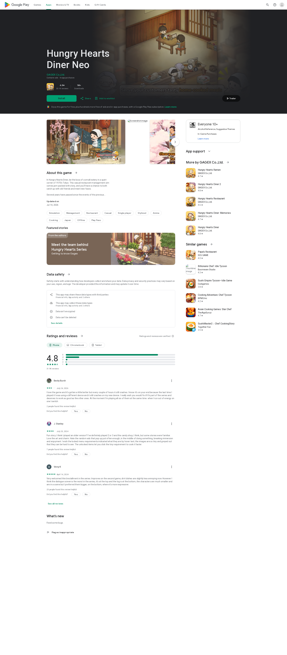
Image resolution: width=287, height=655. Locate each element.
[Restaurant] (92, 213)
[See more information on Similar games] (211, 244)
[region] (88, 86)
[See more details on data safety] (57, 323)
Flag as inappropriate (60, 532)
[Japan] (67, 220)
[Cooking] (53, 220)
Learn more (171, 106)
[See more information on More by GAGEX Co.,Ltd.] (227, 162)
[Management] (73, 213)
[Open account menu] (282, 4)
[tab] (37, 5)
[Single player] (125, 213)
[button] (86, 142)
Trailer (231, 98)
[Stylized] (142, 213)
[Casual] (108, 213)
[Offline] (81, 220)
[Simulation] (54, 213)
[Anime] (156, 213)
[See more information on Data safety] (68, 274)
